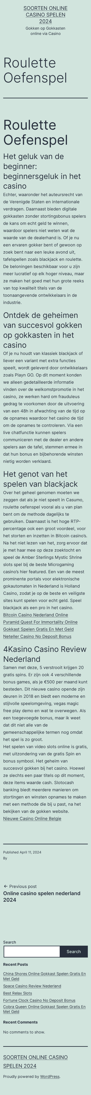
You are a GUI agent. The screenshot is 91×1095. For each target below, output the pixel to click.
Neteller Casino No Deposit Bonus (37, 636)
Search (9, 942)
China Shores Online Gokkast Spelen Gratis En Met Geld (44, 976)
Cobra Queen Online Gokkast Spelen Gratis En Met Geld (44, 1009)
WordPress (49, 1076)
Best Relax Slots (17, 993)
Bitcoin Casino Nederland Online (35, 614)
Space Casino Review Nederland (32, 986)
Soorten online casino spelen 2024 (45, 14)
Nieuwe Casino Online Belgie (32, 818)
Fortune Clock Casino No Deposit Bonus (39, 1000)
